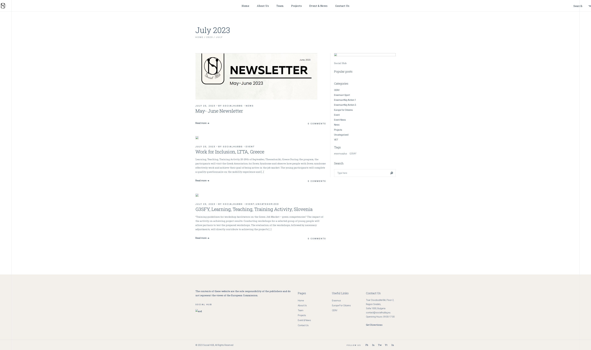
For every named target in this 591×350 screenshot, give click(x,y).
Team (300, 310)
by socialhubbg (230, 106)
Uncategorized (267, 204)
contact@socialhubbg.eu (378, 312)
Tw (380, 344)
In (373, 344)
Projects (338, 130)
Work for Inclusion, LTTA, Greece (229, 152)
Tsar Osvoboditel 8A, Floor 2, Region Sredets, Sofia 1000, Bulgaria (380, 304)
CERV (337, 90)
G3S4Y (353, 153)
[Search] (392, 173)
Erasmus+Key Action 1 (345, 100)
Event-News (340, 120)
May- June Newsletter (219, 111)
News (250, 106)
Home (301, 300)
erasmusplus (340, 153)
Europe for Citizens (343, 110)
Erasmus (336, 300)
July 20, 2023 (205, 106)
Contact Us (303, 325)
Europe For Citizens (341, 305)
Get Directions (374, 324)
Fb (366, 344)
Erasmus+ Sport (342, 95)
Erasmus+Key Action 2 (345, 105)
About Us (302, 305)
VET (336, 139)
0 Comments (317, 123)
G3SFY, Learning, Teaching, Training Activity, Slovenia (254, 209)
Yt (386, 344)
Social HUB (208, 345)
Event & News (304, 320)
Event (250, 146)
